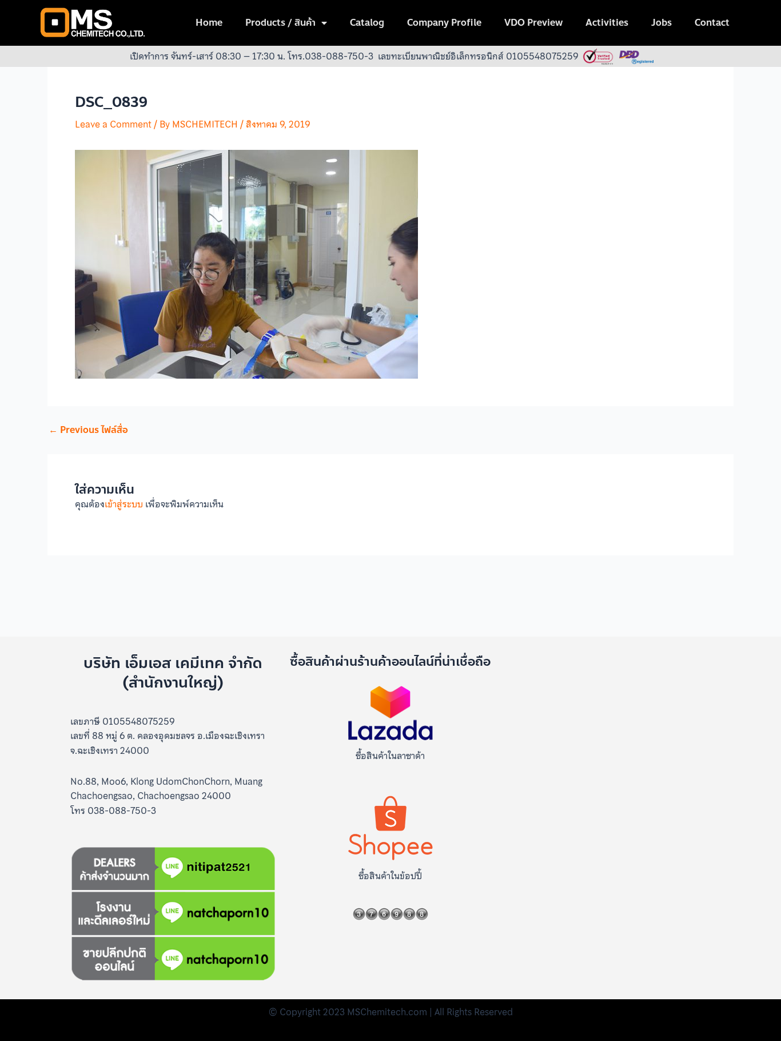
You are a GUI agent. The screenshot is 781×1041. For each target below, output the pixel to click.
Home (209, 22)
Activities (606, 22)
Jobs (661, 22)
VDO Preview (533, 22)
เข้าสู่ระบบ (124, 503)
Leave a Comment (113, 124)
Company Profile (444, 22)
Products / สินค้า (280, 22)
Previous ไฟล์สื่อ (88, 430)
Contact (712, 22)
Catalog (367, 22)
